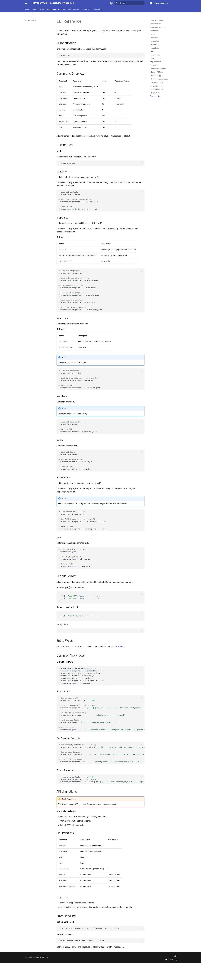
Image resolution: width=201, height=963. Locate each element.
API (63, 9)
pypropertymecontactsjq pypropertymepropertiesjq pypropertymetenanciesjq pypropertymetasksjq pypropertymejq (101, 714)
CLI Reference (53, 9)
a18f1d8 (173, 960)
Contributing (97, 9)
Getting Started (38, 9)
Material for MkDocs (40, 957)
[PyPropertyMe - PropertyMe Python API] (26, 3)
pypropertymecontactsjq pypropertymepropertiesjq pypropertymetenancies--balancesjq (101, 779)
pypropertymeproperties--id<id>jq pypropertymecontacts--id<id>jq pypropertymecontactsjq (101, 753)
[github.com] (175, 956)
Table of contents (157, 20)
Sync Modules (73, 9)
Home (27, 9)
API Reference (117, 646)
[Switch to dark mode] (111, 3)
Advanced (86, 9)
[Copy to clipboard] (141, 55)
